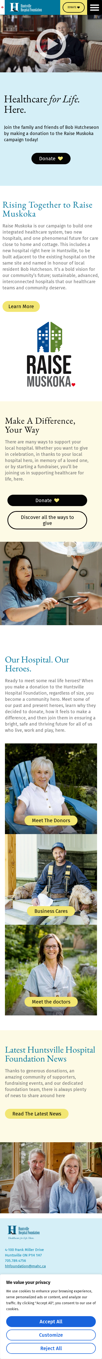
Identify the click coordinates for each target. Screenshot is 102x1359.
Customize (51, 1335)
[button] (94, 7)
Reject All (51, 1348)
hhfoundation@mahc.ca (25, 1266)
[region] (51, 1316)
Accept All (51, 1322)
